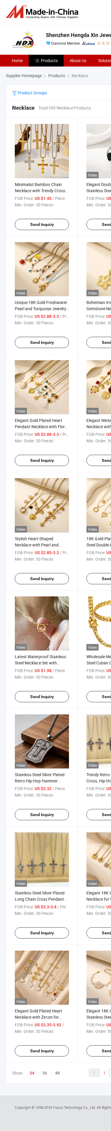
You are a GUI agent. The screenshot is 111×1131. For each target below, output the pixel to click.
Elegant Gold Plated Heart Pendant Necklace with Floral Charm (41, 427)
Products (49, 60)
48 (57, 1073)
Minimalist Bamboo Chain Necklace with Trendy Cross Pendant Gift (40, 191)
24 (32, 1073)
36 (44, 1073)
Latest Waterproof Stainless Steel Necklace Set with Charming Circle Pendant (40, 663)
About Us (78, 60)
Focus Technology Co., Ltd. (75, 1107)
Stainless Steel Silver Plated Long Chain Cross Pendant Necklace (40, 899)
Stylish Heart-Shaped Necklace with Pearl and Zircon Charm (37, 545)
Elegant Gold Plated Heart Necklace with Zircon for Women (38, 1017)
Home (17, 60)
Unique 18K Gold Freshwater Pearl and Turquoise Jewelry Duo (41, 309)
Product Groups (32, 93)
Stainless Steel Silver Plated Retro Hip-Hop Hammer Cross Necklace (40, 781)
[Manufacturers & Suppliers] (43, 12)
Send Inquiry (42, 224)
